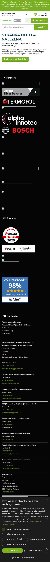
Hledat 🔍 (41, 27)
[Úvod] (11, 20)
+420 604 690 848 (8, 13)
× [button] (47, 500)
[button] (25, 557)
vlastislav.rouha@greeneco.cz (12, 369)
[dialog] (25, 529)
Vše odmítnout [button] (36, 551)
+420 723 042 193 (7, 465)
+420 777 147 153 (7, 439)
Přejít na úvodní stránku (15, 59)
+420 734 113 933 (7, 410)
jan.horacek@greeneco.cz (10, 383)
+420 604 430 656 (7, 380)
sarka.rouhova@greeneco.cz (11, 398)
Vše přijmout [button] (13, 551)
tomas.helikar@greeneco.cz (11, 468)
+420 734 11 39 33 (8, 366)
